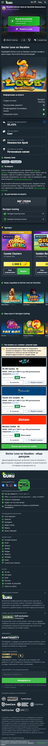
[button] (44, 122)
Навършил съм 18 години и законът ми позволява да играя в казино (25, 686)
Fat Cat (10, 336)
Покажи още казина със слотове (24, 446)
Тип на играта (12, 131)
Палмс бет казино (11, 397)
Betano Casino (9, 426)
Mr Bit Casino (8, 368)
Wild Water (8, 305)
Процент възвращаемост (17, 122)
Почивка (5, 162)
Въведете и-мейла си (10, 672)
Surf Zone (30, 305)
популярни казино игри (23, 179)
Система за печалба (15, 149)
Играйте (23, 271)
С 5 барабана (16, 162)
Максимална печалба (15, 140)
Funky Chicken (32, 336)
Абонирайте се (24, 680)
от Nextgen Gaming (12, 9)
